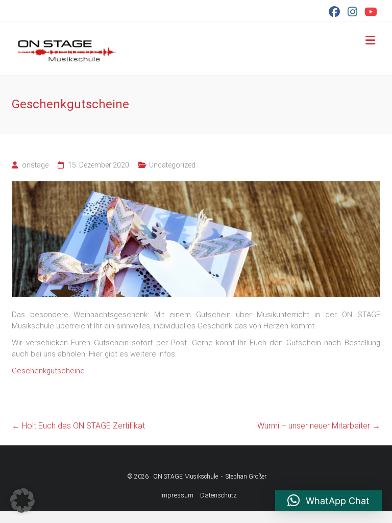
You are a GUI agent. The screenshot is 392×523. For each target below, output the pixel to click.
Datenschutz (218, 495)
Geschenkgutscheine (48, 370)
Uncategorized (172, 165)
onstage (35, 165)
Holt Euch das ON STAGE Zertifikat (79, 426)
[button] (22, 500)
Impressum (176, 495)
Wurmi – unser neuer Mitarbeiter (318, 426)
